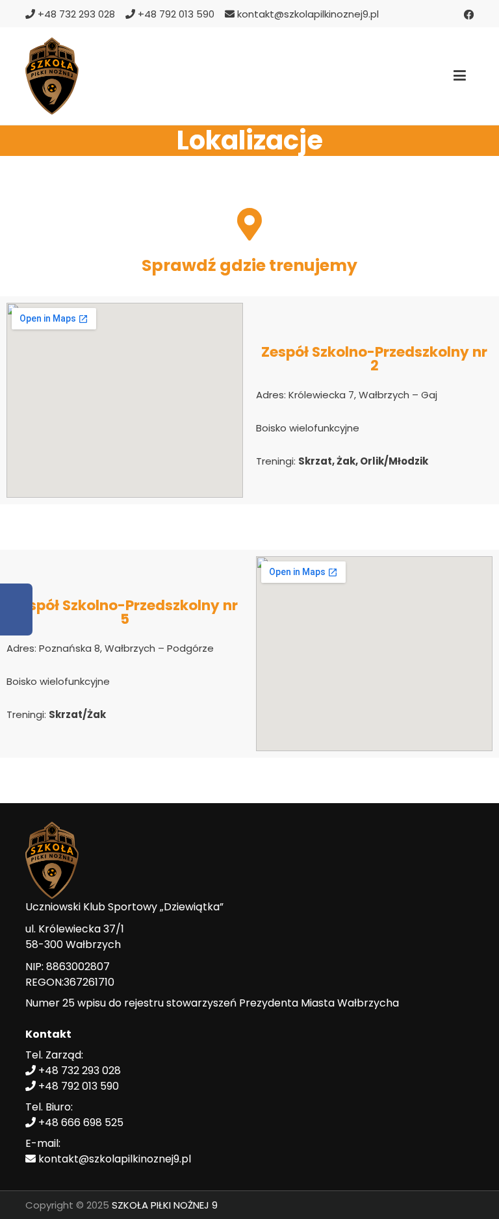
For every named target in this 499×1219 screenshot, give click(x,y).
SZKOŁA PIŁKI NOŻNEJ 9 (165, 1205)
